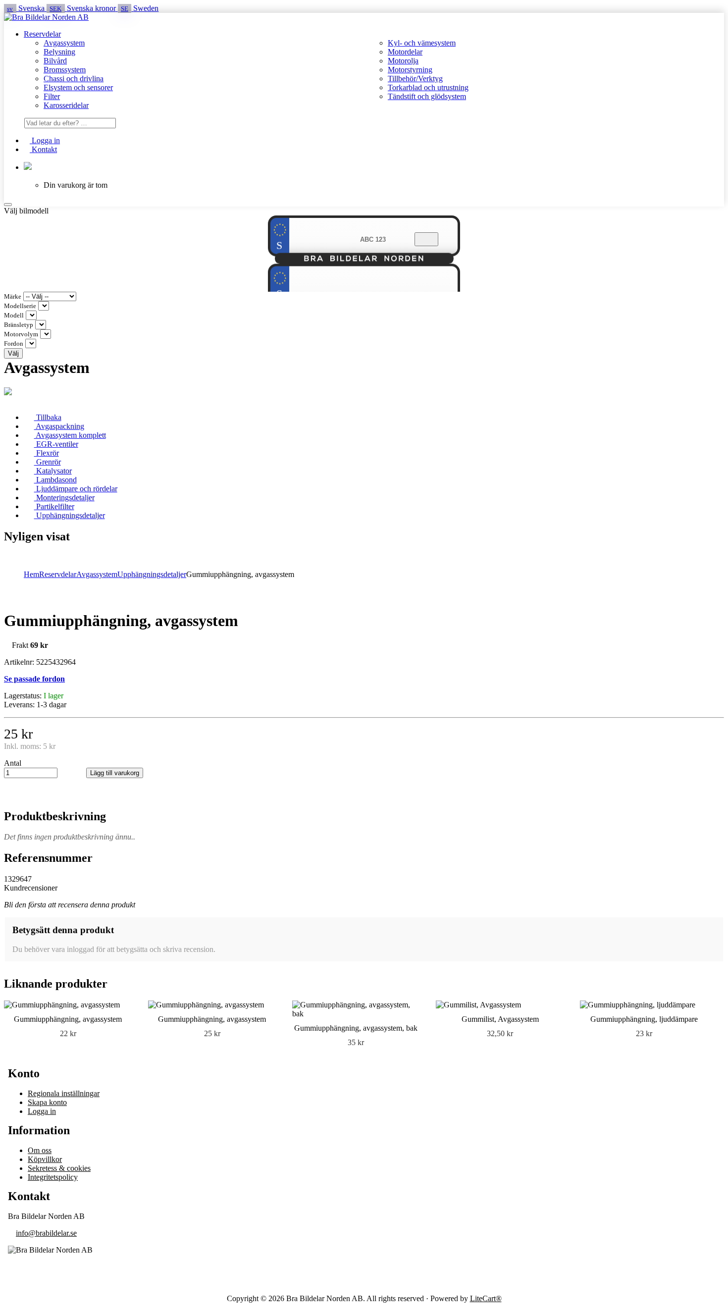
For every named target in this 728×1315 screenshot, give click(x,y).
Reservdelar (42, 34)
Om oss (40, 1150)
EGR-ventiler (56, 444)
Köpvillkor (45, 1159)
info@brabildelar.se (46, 1233)
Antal (12, 763)
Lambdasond (55, 479)
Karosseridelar (66, 105)
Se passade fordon (34, 679)
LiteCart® (486, 1298)
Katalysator (53, 471)
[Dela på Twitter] (43, 793)
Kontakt (43, 149)
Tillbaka (47, 417)
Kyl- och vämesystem (422, 43)
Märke (12, 296)
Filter (52, 96)
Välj (13, 353)
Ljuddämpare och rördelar (75, 488)
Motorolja (403, 60)
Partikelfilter (54, 506)
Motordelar (405, 52)
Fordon (13, 343)
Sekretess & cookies (59, 1168)
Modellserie (20, 306)
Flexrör (46, 453)
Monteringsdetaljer (64, 497)
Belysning (59, 52)
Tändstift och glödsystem (427, 96)
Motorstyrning (410, 69)
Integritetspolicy (53, 1177)
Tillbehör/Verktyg (415, 78)
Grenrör (47, 462)
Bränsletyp (18, 324)
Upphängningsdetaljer (69, 515)
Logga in (45, 140)
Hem (31, 574)
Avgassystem (64, 43)
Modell (14, 315)
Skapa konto (47, 1102)
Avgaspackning (59, 426)
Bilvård (55, 60)
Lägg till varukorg (114, 773)
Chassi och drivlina (74, 78)
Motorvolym (21, 334)
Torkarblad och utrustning (428, 87)
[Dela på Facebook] (25, 793)
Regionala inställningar (64, 1093)
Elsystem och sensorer (78, 87)
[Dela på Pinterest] (61, 793)
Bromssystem (65, 69)
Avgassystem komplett (70, 435)
